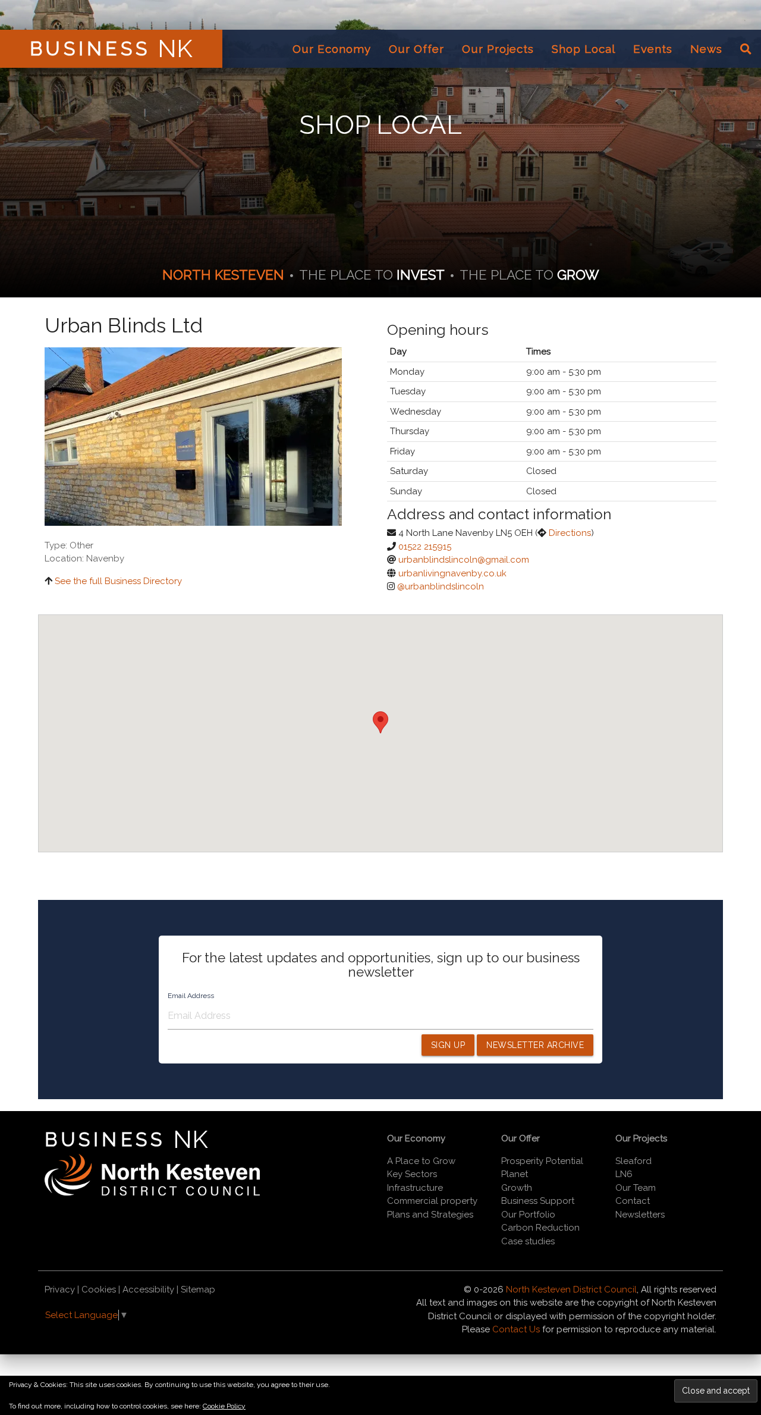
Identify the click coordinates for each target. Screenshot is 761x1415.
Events (652, 48)
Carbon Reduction (540, 1227)
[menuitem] (332, 49)
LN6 (624, 1174)
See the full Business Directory (118, 581)
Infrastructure (415, 1187)
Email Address (191, 996)
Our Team (635, 1187)
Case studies (528, 1241)
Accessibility (148, 1289)
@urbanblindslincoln (440, 586)
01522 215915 (424, 546)
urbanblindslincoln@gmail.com (463, 559)
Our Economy (332, 48)
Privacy (60, 1289)
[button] (380, 722)
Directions (570, 533)
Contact (632, 1201)
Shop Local (583, 48)
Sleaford (633, 1161)
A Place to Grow (421, 1161)
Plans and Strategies (430, 1214)
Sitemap (198, 1289)
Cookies (98, 1289)
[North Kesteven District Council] (152, 1192)
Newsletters (640, 1214)
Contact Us (516, 1329)
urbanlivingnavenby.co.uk (452, 573)
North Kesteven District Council (571, 1289)
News (706, 48)
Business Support (537, 1201)
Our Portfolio (528, 1214)
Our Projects (498, 48)
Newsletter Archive (535, 1045)
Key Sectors (412, 1174)
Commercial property (432, 1201)
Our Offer (416, 48)
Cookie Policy (224, 1406)
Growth (516, 1187)
